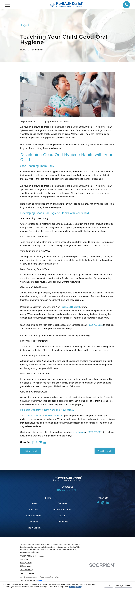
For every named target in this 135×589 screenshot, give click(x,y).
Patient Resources (62, 509)
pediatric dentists (33, 415)
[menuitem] (51, 559)
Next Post (104, 451)
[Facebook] (98, 502)
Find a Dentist (33, 528)
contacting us (78, 432)
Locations (33, 521)
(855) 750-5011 (95, 325)
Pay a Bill (62, 515)
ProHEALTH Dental (70, 307)
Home (34, 503)
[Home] (66, 4)
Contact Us (62, 521)
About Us (33, 509)
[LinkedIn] (107, 502)
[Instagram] (102, 502)
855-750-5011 (67, 490)
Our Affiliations (33, 515)
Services (62, 503)
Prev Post (30, 451)
